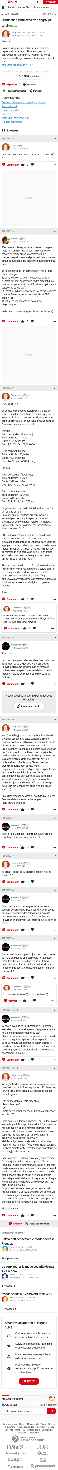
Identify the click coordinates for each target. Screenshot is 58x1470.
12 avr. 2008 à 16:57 (19, 241)
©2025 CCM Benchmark (29, 1433)
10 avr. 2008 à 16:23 (19, 730)
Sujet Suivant (47, 13)
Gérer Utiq (9, 1430)
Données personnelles (25, 1427)
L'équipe (23, 1424)
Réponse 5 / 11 (9, 719)
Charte (17, 1430)
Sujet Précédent (12, 13)
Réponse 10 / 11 (10, 1010)
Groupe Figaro (47, 1430)
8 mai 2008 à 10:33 (19, 948)
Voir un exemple (48, 1404)
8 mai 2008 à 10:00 (19, 900)
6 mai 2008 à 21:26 (19, 398)
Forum (11, 7)
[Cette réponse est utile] (23, 165)
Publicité (43, 1424)
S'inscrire (29, 1381)
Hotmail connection (12, 121)
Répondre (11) (13, 84)
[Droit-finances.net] (42, 1453)
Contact (52, 1424)
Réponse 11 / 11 (10, 1068)
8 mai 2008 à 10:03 (19, 611)
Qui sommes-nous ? (11, 1424)
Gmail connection (11, 110)
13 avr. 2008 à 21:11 (19, 866)
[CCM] (12, 2)
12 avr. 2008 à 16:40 (19, 149)
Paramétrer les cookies (45, 1427)
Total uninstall (9, 106)
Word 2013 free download (15, 118)
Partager (37, 91)
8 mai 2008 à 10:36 (19, 989)
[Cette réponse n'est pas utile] (32, 165)
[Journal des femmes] (15, 1447)
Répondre (18, 1223)
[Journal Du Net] (42, 1447)
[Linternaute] (15, 1453)
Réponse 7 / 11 (9, 855)
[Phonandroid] (42, 1466)
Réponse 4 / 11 (9, 637)
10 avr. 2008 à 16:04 (19, 648)
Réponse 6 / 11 (9, 817)
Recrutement (10, 1427)
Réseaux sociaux (42, 7)
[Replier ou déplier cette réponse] (54, 138)
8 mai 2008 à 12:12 (34, 35)
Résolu (14, 26)
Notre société (33, 1424)
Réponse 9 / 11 (9, 938)
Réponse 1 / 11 (9, 138)
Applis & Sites (24, 7)
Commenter (12, 165)
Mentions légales (33, 1430)
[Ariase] (15, 1466)
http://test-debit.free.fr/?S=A (16, 64)
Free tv (5, 114)
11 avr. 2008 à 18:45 (19, 828)
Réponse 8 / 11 (9, 890)
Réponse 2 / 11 (9, 231)
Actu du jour (10, 1404)
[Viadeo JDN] (42, 1460)
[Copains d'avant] (15, 1460)
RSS (23, 1430)
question (52, 2)
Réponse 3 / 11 (9, 388)
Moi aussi (32, 84)
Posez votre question (16, 91)
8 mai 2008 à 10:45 (19, 1020)
